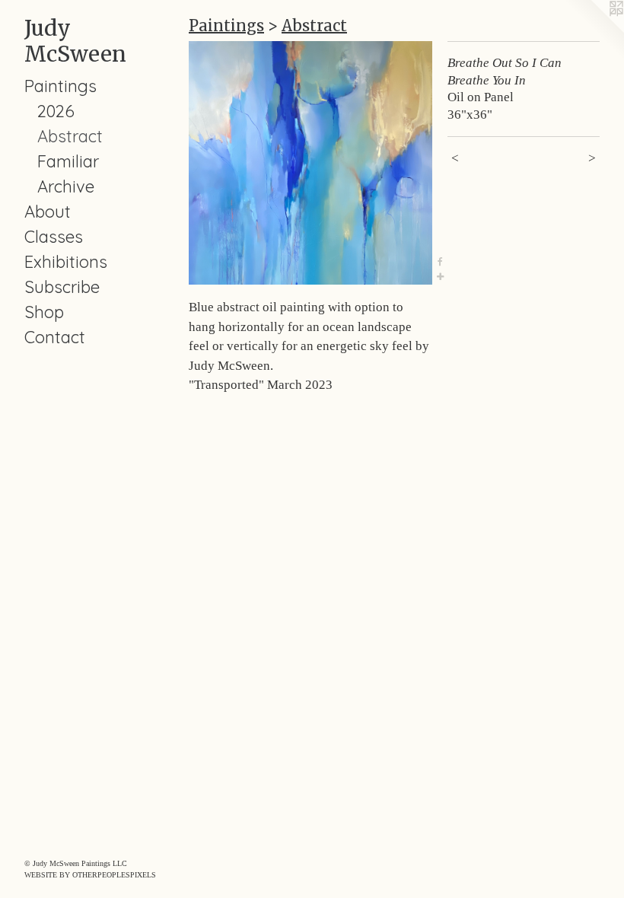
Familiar (68, 161)
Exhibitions (65, 261)
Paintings (60, 86)
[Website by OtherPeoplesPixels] (593, 30)
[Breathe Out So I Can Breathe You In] (310, 163)
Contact (54, 337)
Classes (53, 236)
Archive (65, 186)
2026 (56, 111)
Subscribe (62, 287)
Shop (44, 312)
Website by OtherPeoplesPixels (90, 875)
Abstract (70, 136)
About (47, 211)
